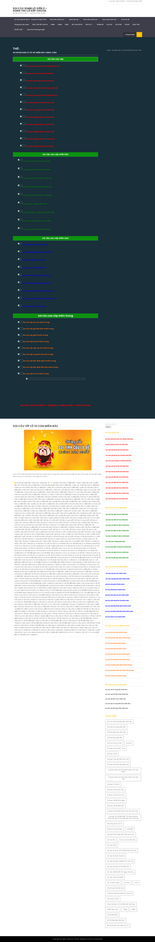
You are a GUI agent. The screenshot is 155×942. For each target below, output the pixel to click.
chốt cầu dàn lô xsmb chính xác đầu (49, 518)
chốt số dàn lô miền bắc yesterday (34, 530)
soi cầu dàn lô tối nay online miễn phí (37, 616)
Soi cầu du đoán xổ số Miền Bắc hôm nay (121, 850)
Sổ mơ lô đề (125, 19)
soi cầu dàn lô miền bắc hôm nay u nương (67, 604)
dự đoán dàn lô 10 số (84, 567)
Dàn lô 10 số (34, 544)
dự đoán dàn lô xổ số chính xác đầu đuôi (56, 579)
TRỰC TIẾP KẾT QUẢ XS (40, 24)
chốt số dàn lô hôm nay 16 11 (47, 523)
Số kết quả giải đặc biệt (115, 888)
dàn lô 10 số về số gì (48, 555)
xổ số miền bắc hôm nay (116, 920)
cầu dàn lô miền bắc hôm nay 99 (68, 495)
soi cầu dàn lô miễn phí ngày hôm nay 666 (48, 609)
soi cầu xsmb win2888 (115, 877)
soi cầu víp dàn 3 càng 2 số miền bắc (38, 212)
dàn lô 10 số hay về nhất (48, 548)
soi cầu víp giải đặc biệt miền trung (38, 329)
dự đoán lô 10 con (82, 588)
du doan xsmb (112, 754)
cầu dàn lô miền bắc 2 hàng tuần (72, 483)
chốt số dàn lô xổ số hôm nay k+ (83, 537)
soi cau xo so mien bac (127, 840)
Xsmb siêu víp (74, 19)
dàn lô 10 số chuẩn (33, 546)
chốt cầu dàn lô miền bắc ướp (78, 516)
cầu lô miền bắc (23, 509)
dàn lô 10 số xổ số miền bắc (75, 558)
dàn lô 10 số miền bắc (28, 553)
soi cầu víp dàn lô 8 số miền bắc (37, 170)
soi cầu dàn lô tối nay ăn (55, 611)
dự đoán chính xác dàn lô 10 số (63, 567)
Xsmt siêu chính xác (90, 19)
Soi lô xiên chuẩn (113, 883)
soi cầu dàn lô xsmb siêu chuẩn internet (59, 630)
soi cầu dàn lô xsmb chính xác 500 (78, 625)
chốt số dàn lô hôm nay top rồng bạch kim (55, 525)
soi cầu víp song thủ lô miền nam (35, 283)
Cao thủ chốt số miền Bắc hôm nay (119, 721)
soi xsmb (127, 883)
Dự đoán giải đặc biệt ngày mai (118, 764)
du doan (129, 743)
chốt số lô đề (24, 544)
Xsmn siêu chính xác (109, 19)
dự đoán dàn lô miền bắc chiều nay (58, 572)
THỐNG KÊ (100, 24)
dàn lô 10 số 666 (58, 544)
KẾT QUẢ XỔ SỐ (77, 24)
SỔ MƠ (127, 24)
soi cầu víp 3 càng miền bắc (35, 204)
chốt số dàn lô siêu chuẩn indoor (36, 532)
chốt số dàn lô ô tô (56, 530)
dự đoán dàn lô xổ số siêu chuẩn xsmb (41, 588)
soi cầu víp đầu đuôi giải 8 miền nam (37, 291)
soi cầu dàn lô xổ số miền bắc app (52, 621)
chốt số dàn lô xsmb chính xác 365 (57, 539)
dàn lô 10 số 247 (46, 544)
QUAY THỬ (136, 24)
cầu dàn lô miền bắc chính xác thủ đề (52, 490)
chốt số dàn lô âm (62, 520)
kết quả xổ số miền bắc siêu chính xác (120, 834)
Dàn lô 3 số (67, 560)
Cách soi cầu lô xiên (114, 743)
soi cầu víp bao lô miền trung (36, 341)
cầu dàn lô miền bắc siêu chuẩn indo (47, 502)
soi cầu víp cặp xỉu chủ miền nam (35, 275)
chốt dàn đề (33, 520)
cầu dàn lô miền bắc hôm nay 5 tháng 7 (39, 495)
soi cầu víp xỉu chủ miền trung (36, 322)
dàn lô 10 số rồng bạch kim (47, 553)
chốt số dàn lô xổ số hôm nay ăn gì (55, 537)
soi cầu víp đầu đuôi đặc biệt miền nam (38, 298)
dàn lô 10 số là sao (62, 551)
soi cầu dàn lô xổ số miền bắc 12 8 (81, 618)
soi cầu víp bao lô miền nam (33, 268)
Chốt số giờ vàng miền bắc (116, 727)
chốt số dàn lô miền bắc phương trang (64, 527)
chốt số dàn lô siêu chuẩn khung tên (65, 532)
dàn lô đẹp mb (72, 562)
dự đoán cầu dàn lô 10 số (27, 567)
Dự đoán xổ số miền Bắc (69, 593)
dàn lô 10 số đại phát (68, 546)
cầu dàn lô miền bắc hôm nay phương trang (45, 497)
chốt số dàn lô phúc (73, 530)
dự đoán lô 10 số (34, 590)
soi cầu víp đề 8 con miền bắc (115, 699)
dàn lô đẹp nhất (85, 562)
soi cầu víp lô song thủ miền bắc (116, 689)
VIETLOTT (88, 24)
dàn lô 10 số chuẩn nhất (50, 546)
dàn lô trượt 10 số (57, 565)
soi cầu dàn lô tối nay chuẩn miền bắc (81, 611)
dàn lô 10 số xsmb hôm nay (53, 560)
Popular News (130, 34)
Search (108, 427)
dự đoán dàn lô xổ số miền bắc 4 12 (30, 581)
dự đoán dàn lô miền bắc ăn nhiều (30, 572)
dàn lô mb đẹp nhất (24, 565)
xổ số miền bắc (112, 915)
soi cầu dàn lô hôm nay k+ (87, 597)
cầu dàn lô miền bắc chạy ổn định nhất (39, 485)
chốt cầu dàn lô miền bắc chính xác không (60, 511)
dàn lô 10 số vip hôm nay (78, 555)
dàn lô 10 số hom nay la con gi (29, 551)
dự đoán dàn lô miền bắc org (84, 572)
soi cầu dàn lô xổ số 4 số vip (33, 618)
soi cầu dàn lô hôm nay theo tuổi (77, 600)
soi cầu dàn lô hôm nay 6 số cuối (79, 595)
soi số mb (21, 635)
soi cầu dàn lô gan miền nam (37, 595)
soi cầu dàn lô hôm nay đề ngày (42, 597)
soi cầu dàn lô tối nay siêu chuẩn (65, 616)
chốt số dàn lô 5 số (46, 520)
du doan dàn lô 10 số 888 (74, 565)
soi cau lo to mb (72, 632)
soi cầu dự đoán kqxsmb (116, 856)
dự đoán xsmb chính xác (116, 795)
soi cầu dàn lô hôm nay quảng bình (50, 600)
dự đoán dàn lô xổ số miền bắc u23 (38, 586)
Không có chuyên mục (115, 829)
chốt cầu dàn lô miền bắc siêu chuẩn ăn (50, 516)
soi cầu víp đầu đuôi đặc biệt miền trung (40, 367)
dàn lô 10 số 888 (71, 544)
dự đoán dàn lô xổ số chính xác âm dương (73, 576)
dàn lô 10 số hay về (30, 548)
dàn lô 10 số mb (76, 551)
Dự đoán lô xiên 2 (113, 784)
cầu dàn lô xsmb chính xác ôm (40, 506)
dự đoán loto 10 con (38, 593)
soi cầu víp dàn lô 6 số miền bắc (36, 161)
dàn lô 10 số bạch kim (86, 544)
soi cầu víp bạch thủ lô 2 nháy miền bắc (43, 66)
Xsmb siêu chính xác (57, 19)
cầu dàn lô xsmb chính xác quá (64, 506)
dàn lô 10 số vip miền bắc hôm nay (51, 558)
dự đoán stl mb (53, 593)
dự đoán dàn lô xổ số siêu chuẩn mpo (67, 586)
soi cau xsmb (112, 845)
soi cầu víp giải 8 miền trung (35, 335)
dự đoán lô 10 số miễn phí (80, 590)
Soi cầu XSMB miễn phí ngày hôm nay (120, 872)
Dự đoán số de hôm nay (115, 790)
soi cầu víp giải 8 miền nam (33, 260)
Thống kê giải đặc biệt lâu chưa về (119, 893)
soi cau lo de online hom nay (31, 632)
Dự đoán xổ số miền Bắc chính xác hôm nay (122, 811)
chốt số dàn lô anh (77, 520)
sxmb (136, 883)
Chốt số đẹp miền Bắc (114, 738)
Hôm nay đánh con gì (114, 824)
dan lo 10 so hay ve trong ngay (70, 548)
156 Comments (32, 635)
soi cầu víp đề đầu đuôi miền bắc (37, 229)
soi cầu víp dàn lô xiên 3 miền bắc (37, 187)
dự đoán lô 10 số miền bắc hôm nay (55, 590)
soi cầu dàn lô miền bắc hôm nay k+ (36, 604)
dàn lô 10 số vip (63, 555)
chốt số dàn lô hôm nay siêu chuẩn (72, 523)
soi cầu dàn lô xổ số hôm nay (56, 618)
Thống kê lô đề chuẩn (21, 24)
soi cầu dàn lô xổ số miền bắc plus (61, 623)
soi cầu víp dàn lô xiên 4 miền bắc (37, 195)
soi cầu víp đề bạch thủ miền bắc (116, 708)
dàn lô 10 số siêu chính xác (82, 553)
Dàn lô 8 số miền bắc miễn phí (55, 562)
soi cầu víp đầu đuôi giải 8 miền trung (39, 361)
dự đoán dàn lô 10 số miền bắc (43, 569)
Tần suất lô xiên (113, 899)
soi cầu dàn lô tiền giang (35, 611)
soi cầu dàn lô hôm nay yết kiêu (48, 602)
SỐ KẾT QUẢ (18, 29)
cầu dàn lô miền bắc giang (40, 492)
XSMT (67, 24)
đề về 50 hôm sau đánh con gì (118, 925)
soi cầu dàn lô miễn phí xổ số (76, 609)
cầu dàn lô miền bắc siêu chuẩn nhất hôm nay (57, 504)
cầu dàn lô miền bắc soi (84, 504)
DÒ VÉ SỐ (118, 24)
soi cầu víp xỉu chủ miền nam (34, 244)
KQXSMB (130, 829)
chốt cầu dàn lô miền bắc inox (43, 513)
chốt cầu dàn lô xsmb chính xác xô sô (80, 518)
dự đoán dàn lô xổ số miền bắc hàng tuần (34, 583)
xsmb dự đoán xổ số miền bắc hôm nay (121, 904)
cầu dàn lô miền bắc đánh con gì (80, 490)
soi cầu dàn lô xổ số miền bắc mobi (33, 623)
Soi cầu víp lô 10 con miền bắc (35, 426)
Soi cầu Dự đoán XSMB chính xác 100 (120, 861)
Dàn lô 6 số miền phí (36, 562)
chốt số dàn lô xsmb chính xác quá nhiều (63, 541)
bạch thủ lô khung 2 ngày (36, 29)
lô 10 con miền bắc (86, 593)
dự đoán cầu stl (43, 567)
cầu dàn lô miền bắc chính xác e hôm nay (46, 487)
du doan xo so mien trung (116, 748)
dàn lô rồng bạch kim (40, 565)
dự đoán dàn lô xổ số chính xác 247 (41, 576)
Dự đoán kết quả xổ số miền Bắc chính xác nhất (123, 771)
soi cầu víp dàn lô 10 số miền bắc (37, 221)
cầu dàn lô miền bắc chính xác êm (76, 487)
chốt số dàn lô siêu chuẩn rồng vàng (34, 534)
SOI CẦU (109, 24)
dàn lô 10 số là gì (48, 551)
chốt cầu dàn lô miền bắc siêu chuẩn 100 (71, 513)
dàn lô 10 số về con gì (31, 555)
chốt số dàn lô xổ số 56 (31, 537)
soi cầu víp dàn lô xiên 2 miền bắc (37, 178)
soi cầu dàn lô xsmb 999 (54, 625)
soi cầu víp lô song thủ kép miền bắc (118, 703)
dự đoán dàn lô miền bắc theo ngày (74, 574)
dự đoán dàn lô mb (63, 569)
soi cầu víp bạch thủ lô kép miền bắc (42, 88)
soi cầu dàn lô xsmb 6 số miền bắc (31, 625)
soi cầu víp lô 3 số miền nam (33, 306)
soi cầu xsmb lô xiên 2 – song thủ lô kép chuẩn (126, 1)
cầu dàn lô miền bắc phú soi (76, 499)
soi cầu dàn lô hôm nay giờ (66, 597)
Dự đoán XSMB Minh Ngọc (116, 800)
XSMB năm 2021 (113, 909)
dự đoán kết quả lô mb (65, 588)
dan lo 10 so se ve (65, 553)
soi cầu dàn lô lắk (68, 602)
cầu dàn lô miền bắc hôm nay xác (51, 499)
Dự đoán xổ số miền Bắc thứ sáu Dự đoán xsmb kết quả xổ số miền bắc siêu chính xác (123, 817)
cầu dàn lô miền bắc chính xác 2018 (69, 485)
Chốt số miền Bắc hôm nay (116, 732)
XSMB (53, 24)
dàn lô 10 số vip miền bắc (28, 558)
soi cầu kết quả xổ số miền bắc (118, 866)
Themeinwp (98, 939)
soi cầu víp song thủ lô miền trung (38, 354)
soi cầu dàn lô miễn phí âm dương (76, 607)
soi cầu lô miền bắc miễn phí (54, 632)
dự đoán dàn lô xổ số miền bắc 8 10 (59, 581)
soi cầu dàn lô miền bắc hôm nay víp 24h (47, 607)
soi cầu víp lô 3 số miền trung (36, 374)
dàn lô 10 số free (83, 546)
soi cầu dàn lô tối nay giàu (51, 614)
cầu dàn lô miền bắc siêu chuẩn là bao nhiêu (79, 502)
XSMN (60, 24)
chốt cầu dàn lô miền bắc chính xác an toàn (75, 509)
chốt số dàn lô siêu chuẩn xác (62, 534)
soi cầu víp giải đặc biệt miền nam (36, 252)
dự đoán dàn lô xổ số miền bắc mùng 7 (66, 583)
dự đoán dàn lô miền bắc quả (48, 574)
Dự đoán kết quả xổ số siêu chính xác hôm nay (123, 778)
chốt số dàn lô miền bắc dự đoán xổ (33, 527)
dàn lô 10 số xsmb (35, 560)
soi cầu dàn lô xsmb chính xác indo (53, 628)
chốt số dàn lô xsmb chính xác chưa (32, 541)
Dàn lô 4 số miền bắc (81, 560)
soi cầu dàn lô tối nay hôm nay (74, 614)
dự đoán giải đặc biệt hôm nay (118, 759)
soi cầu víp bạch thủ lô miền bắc (39, 73)
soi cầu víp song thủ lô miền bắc (40, 81)
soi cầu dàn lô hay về (57, 595)
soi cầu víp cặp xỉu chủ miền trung (38, 348)
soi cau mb (111, 840)
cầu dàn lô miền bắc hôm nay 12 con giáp (67, 492)
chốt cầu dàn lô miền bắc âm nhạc (43, 509)
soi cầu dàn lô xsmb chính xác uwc (81, 628)
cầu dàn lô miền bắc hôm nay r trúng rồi (80, 497)
